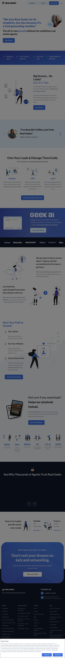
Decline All (57, 654)
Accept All (46, 654)
